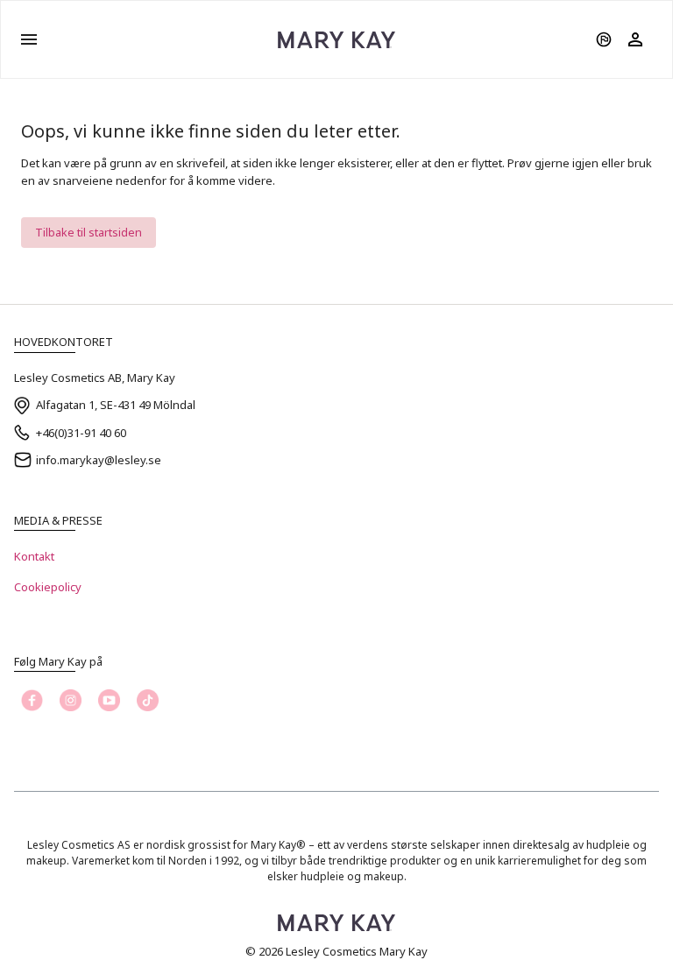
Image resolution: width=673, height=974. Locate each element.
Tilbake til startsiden (88, 232)
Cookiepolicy (47, 587)
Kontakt (34, 556)
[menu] (28, 39)
